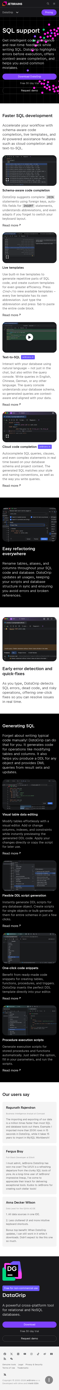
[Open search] (48, 3)
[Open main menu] (54, 3)
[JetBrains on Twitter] (11, 1354)
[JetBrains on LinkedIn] (18, 1354)
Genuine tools (9, 1364)
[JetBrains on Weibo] (44, 1354)
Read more (10, 225)
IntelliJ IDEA (33, 1383)
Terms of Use (8, 1368)
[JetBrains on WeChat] (11, 1358)
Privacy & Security (34, 1364)
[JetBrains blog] (51, 1354)
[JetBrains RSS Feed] (4, 1358)
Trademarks (22, 1368)
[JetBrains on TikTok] (38, 1354)
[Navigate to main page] (12, 4)
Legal (20, 1364)
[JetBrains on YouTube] (24, 1354)
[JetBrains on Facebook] (4, 1354)
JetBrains (30, 1380)
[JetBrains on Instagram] (31, 1354)
